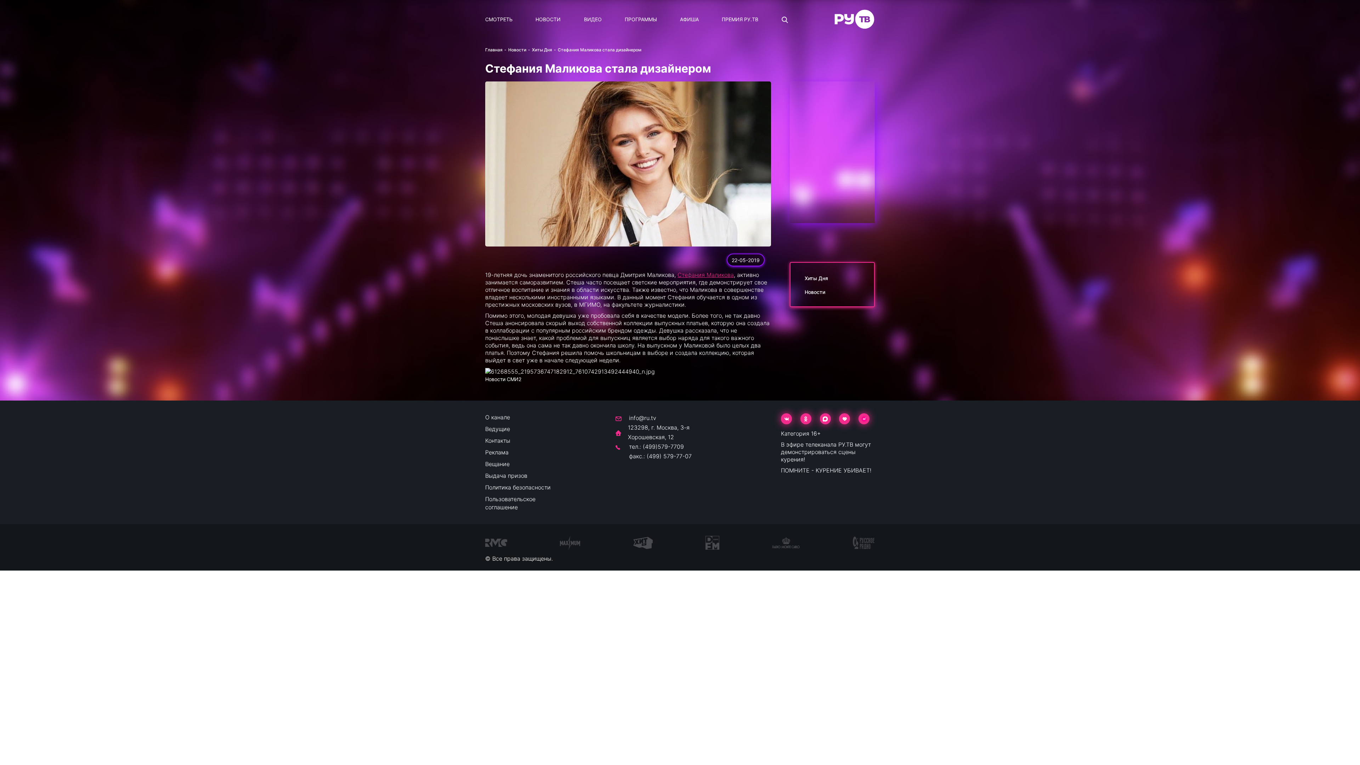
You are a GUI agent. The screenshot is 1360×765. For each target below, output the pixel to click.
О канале (497, 417)
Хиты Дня (542, 49)
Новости (548, 19)
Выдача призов (506, 475)
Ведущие (497, 428)
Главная (494, 49)
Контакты (497, 440)
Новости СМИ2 (503, 379)
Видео (593, 19)
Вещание (497, 464)
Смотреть (498, 19)
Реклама (497, 452)
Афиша (689, 19)
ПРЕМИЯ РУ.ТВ (740, 19)
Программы (641, 19)
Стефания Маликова (706, 274)
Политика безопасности (518, 487)
